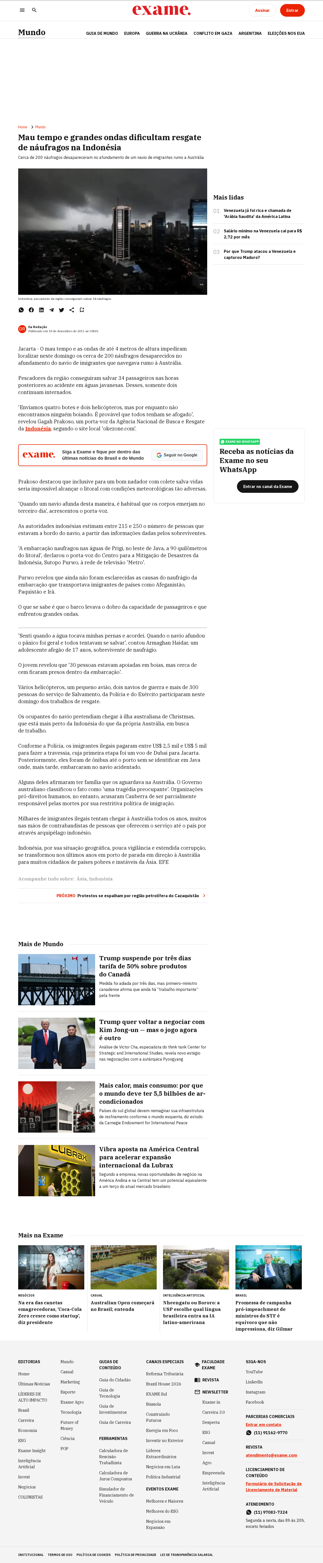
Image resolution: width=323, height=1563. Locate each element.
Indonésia (101, 879)
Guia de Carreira (115, 1422)
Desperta (211, 1422)
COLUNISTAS (30, 1497)
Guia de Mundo (102, 33)
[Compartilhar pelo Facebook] (31, 310)
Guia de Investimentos (113, 1409)
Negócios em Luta (163, 1466)
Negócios (27, 1486)
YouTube (254, 1371)
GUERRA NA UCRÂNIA (166, 33)
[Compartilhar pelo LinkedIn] (41, 310)
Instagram (255, 1392)
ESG (22, 1440)
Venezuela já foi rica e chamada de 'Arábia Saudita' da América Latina (257, 213)
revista (210, 1379)
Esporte (68, 1392)
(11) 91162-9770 (270, 1432)
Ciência (68, 1438)
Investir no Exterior (164, 1440)
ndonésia (39, 428)
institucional (31, 1555)
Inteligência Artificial (29, 1463)
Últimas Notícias (34, 1383)
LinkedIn (254, 1381)
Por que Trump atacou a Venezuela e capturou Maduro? (260, 254)
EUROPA (132, 33)
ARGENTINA (250, 33)
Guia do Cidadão (115, 1379)
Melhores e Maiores (164, 1501)
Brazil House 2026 (163, 1383)
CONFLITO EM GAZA (213, 33)
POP (64, 1448)
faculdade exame (213, 1364)
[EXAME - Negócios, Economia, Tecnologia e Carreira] (161, 10)
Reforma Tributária (164, 1373)
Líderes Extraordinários (161, 1453)
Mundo (31, 32)
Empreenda (213, 1472)
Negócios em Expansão (158, 1524)
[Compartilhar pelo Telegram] (51, 310)
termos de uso (60, 1555)
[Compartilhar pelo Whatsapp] (21, 310)
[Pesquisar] (34, 10)
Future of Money (69, 1425)
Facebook (255, 1402)
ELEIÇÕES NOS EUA (286, 33)
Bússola (153, 1404)
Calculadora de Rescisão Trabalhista (113, 1456)
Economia (27, 1430)
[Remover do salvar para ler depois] (82, 310)
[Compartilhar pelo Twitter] (62, 310)
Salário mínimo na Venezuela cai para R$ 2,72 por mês (263, 233)
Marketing (70, 1381)
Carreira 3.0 (213, 1412)
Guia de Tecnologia (109, 1393)
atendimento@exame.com (271, 1455)
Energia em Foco (162, 1430)
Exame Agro (72, 1402)
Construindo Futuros (158, 1417)
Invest (24, 1476)
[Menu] (22, 10)
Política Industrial (163, 1476)
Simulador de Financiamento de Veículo (116, 1495)
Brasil (23, 1410)
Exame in (211, 1402)
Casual (67, 1371)
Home (22, 127)
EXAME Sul (156, 1394)
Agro (206, 1462)
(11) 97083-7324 (270, 1512)
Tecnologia (71, 1412)
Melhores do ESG (162, 1511)
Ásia (81, 879)
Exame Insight (32, 1450)
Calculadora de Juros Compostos (115, 1475)
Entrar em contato (263, 1424)
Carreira (26, 1420)
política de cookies (93, 1555)
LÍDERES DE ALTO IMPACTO (32, 1397)
